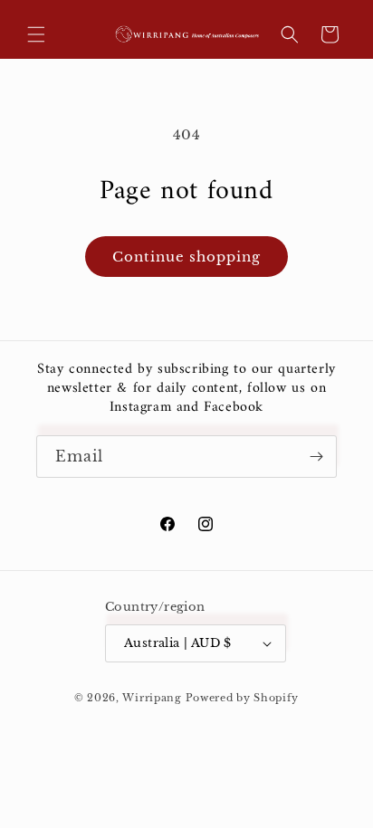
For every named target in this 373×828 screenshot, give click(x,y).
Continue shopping (186, 256)
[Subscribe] (316, 456)
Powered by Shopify (243, 697)
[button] (36, 34)
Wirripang (151, 697)
